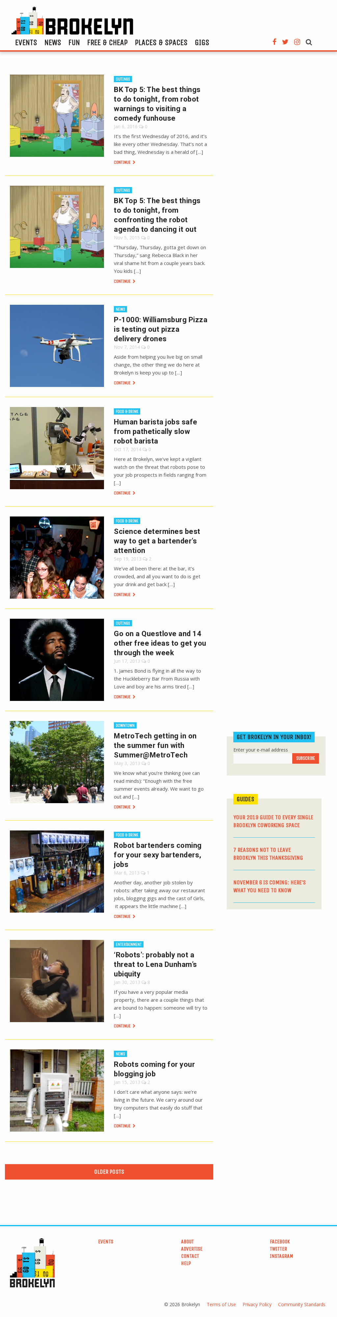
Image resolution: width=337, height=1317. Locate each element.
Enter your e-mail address (260, 750)
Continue (123, 162)
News (52, 42)
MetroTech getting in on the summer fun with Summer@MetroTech (155, 745)
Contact (190, 1256)
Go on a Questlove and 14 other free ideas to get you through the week (160, 643)
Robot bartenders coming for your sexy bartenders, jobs (158, 855)
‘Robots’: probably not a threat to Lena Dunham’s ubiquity (155, 964)
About (187, 1241)
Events (26, 42)
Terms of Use (221, 1304)
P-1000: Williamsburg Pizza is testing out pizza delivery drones (160, 329)
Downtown (125, 725)
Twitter (278, 1249)
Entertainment (129, 944)
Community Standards (301, 1304)
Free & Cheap (107, 42)
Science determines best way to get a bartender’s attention (157, 541)
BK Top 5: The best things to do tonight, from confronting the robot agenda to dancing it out (157, 215)
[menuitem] (26, 42)
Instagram (281, 1256)
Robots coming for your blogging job (154, 1069)
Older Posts (109, 1171)
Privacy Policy (257, 1304)
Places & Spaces (161, 42)
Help (186, 1263)
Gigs (202, 42)
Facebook (280, 1241)
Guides (245, 799)
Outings (123, 79)
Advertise (191, 1249)
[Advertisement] (276, 965)
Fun (74, 42)
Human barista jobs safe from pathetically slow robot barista (155, 431)
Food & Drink (127, 411)
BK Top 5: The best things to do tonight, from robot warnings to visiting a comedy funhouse (157, 103)
